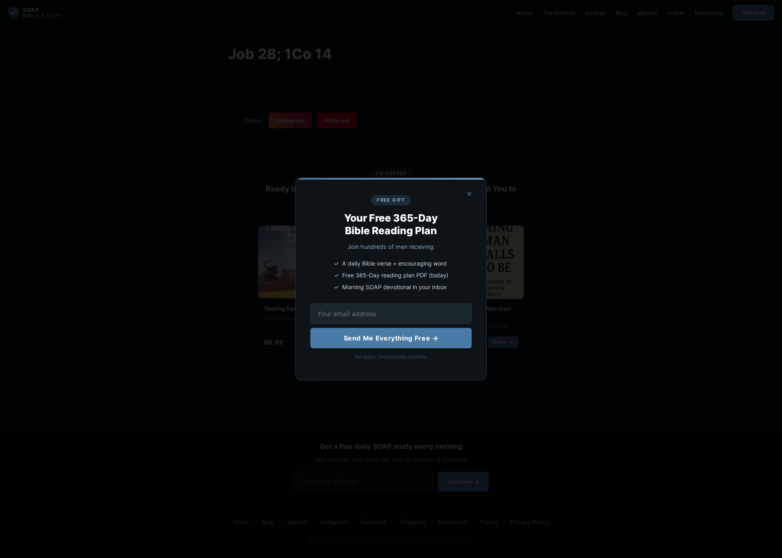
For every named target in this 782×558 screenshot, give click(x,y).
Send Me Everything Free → (391, 338)
